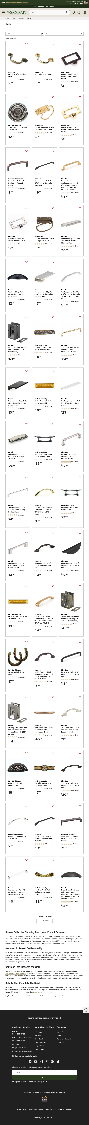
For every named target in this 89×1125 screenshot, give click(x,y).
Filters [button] (9, 33)
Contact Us (16, 1044)
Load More (44, 921)
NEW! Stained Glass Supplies (44, 7)
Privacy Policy (41, 1082)
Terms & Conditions (36, 1109)
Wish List (38, 1035)
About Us (60, 1032)
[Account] (79, 12)
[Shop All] (3, 12)
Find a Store (61, 1042)
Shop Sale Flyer (40, 1042)
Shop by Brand (40, 1049)
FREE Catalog (39, 1039)
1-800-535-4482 (18, 1034)
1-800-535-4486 (18, 1040)
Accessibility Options (52, 1109)
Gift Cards (38, 1032)
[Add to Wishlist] (26, 43)
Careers (59, 1035)
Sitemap (69, 1109)
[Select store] (73, 12)
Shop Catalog (39, 1046)
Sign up (44, 1077)
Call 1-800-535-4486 (76, 3)
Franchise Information (64, 1039)
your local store (61, 996)
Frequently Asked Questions (22, 1051)
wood (35, 992)
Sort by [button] (48, 33)
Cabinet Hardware (18, 18)
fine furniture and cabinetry (15, 973)
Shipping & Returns (19, 1048)
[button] (64, 34)
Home (7, 18)
